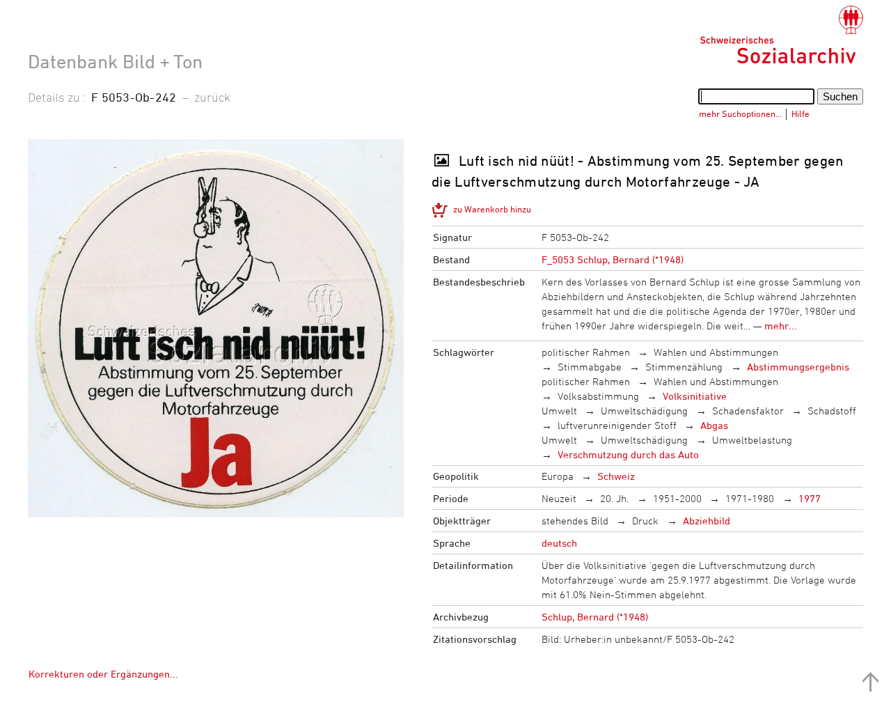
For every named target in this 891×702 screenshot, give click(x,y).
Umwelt (559, 410)
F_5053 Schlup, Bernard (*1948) (613, 259)
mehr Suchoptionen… (740, 113)
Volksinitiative (695, 396)
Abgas (714, 425)
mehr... (780, 326)
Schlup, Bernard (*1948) (595, 617)
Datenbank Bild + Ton (115, 61)
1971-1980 (749, 498)
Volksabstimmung (598, 396)
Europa (558, 476)
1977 (809, 498)
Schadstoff (831, 410)
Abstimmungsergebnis (798, 367)
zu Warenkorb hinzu (492, 208)
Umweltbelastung (752, 440)
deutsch (559, 543)
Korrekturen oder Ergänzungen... (103, 674)
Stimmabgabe (590, 367)
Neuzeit (559, 498)
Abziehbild (706, 520)
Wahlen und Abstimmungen (716, 352)
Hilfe (800, 113)
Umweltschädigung (644, 410)
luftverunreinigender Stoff (617, 425)
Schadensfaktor (748, 410)
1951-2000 (677, 498)
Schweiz (616, 476)
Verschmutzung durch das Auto (628, 454)
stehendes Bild (575, 520)
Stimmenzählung (684, 367)
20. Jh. (614, 498)
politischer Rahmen (586, 352)
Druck (645, 520)
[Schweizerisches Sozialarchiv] (781, 35)
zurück (212, 97)
